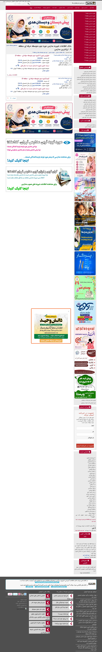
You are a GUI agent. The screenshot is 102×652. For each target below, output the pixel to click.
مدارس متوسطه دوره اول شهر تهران (88, 81)
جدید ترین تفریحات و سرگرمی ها (65, 592)
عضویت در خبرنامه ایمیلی (85, 446)
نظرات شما (54, 7)
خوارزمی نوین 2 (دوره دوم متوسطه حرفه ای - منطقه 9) (32, 55)
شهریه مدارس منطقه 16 (89, 53)
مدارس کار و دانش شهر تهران (90, 89)
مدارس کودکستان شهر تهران (90, 71)
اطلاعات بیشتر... (12, 75)
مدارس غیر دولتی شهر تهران (90, 104)
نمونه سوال (77, 7)
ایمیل (92, 425)
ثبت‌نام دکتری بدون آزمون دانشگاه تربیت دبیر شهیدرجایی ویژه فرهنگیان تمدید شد (86, 612)
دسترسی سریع (84, 7)
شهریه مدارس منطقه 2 (90, 16)
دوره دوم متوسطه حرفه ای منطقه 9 (40, 52)
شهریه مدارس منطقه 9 (90, 34)
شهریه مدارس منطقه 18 (89, 58)
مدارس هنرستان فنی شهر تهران (89, 87)
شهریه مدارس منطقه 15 (89, 50)
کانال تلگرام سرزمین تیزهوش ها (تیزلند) (47, 582)
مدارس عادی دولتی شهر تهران (89, 102)
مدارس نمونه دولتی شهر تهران (89, 106)
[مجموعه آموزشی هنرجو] (85, 362)
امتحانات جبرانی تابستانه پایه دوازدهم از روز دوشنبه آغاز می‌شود (86, 633)
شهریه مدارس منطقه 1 (90, 13)
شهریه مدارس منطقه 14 (89, 47)
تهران (68, 57)
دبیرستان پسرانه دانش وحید (51, 340)
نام (93, 431)
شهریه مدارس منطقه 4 (90, 21)
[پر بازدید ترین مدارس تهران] (39, 151)
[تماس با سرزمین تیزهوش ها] (10, 594)
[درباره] (15, 594)
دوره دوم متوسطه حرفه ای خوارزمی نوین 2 (63, 55)
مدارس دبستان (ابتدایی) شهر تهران (88, 75)
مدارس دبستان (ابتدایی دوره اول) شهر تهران (86, 77)
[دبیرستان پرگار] (85, 263)
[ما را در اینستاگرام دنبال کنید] (22, 594)
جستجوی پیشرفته (46, 7)
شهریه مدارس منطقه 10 (89, 37)
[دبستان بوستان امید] (85, 288)
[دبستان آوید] (85, 312)
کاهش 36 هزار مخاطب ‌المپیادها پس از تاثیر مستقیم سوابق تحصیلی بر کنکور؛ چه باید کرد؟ (86, 606)
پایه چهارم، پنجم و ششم (59, 587)
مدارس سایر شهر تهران (91, 92)
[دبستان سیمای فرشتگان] (85, 189)
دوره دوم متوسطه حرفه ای (57, 61)
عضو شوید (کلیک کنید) (79, 530)
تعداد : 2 (13, 98)
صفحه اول (92, 7)
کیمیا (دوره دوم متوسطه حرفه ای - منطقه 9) (35, 78)
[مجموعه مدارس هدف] (85, 214)
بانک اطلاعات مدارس (60, 52)
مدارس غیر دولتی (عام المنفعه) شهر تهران (87, 113)
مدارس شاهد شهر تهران (91, 109)
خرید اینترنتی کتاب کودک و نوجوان (88, 403)
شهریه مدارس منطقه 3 (90, 18)
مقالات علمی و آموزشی (44, 592)
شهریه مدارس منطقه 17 (89, 55)
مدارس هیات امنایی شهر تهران (89, 108)
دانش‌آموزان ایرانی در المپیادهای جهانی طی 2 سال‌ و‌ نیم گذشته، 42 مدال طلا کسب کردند (86, 648)
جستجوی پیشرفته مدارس (11, 45)
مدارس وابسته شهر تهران (90, 115)
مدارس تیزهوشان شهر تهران (90, 100)
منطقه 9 (66, 59)
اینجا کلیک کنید (86, 555)
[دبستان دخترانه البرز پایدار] (85, 164)
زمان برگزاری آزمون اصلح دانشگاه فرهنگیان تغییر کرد (88, 628)
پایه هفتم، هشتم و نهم (42, 587)
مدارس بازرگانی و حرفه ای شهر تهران (88, 90)
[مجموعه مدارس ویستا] (85, 386)
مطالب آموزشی (62, 7)
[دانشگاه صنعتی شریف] (85, 142)
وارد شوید (87, 557)
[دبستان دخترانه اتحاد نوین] (85, 337)
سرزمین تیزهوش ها (78, 2)
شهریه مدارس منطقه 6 (90, 26)
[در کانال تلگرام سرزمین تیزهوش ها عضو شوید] (25, 594)
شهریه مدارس (52, 52)
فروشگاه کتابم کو (37, 7)
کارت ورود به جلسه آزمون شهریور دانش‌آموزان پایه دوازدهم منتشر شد (87, 601)
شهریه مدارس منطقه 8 (90, 32)
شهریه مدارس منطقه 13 (89, 45)
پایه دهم (29, 587)
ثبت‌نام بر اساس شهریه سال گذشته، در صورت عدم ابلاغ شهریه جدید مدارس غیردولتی (87, 622)
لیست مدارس (70, 7)
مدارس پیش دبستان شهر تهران (89, 73)
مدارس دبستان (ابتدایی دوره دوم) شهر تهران (86, 79)
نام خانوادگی (91, 437)
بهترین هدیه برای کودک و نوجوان (89, 400)
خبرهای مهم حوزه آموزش (90, 592)
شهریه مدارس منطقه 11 (89, 39)
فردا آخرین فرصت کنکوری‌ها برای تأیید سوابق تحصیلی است (86, 642)
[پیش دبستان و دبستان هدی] (39, 28)
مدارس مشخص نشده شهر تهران (89, 117)
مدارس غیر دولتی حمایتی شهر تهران (88, 111)
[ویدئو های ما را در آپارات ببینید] (19, 594)
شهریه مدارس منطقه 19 (89, 60)
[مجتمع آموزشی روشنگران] (85, 238)
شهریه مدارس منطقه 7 (90, 29)
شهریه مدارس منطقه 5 (90, 24)
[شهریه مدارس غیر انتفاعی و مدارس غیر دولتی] (39, 179)
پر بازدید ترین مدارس (91, 125)
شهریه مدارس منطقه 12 (89, 42)
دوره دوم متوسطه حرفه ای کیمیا (65, 78)
